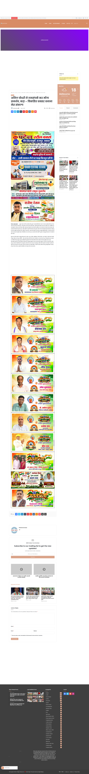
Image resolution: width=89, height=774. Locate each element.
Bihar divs (48, 741)
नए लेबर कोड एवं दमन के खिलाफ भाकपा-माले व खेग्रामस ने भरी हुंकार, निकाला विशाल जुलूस (32, 597)
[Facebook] (12, 111)
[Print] (45, 514)
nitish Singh (28, 771)
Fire (47, 712)
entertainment (56, 23)
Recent (68, 108)
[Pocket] (35, 111)
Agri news (48, 714)
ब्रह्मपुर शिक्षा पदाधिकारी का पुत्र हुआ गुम (67, 130)
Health (47, 710)
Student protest (49, 747)
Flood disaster (49, 724)
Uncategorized (49, 706)
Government (48, 696)
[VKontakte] (29, 111)
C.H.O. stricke (48, 737)
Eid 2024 (48, 739)
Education (48, 700)
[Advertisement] (44, 8)
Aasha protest (49, 725)
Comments (75, 108)
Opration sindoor (49, 733)
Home (46, 23)
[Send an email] (18, 108)
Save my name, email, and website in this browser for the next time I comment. (27, 635)
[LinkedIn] (18, 111)
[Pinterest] (24, 111)
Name (12, 626)
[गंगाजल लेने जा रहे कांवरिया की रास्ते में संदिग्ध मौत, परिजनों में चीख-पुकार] (29, 693)
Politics (19, 92)
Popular (61, 108)
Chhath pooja (48, 745)
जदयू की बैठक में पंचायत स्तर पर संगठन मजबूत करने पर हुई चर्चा (63, 168)
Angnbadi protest (49, 720)
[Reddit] (26, 111)
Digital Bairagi (40, 771)
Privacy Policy (77, 771)
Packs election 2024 (50, 718)
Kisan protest (48, 704)
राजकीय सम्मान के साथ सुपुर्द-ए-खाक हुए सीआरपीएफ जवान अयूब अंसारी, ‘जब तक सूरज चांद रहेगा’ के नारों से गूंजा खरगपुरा (63, 184)
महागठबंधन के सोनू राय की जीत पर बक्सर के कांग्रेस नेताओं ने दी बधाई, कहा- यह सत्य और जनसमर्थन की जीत (17, 598)
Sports (47, 702)
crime (50, 23)
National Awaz (15, 108)
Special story (48, 735)
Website (35, 630)
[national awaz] (4, 23)
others (63, 23)
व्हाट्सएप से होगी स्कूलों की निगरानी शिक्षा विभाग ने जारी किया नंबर (67, 122)
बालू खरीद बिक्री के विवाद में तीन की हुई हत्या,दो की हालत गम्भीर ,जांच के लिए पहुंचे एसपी (68, 113)
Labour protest (49, 722)
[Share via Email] (42, 514)
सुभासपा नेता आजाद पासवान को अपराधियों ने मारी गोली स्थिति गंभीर (68, 117)
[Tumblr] (21, 111)
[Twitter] (15, 111)
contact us (72, 771)
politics (68, 23)
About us (67, 771)
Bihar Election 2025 (50, 716)
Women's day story (50, 743)
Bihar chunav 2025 (50, 729)
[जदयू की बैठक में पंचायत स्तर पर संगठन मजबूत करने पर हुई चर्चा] (63, 162)
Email (12, 630)
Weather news (49, 727)
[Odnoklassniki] (32, 111)
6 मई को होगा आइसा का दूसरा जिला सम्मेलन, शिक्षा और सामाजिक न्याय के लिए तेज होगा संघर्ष (47, 598)
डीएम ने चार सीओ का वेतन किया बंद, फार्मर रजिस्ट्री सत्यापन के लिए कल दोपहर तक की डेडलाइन (73, 169)
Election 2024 (49, 708)
